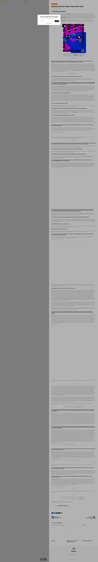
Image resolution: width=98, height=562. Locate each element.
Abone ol (57, 21)
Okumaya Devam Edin (49, 23)
